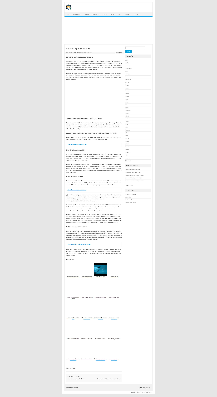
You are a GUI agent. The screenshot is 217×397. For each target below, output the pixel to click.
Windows (127, 158)
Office (126, 132)
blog (126, 71)
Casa (126, 77)
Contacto (136, 14)
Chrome (127, 82)
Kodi (126, 124)
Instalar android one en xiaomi (132, 169)
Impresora (127, 110)
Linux (126, 127)
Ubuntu (127, 149)
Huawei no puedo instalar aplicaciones (134, 180)
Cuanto (127, 88)
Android (127, 65)
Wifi (126, 155)
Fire (126, 105)
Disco (126, 102)
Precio (127, 138)
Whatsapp (127, 152)
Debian (127, 93)
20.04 (126, 60)
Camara (87, 14)
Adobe (127, 63)
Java (126, 119)
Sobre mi (127, 14)
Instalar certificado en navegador (133, 178)
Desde (127, 96)
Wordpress (128, 160)
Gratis (126, 107)
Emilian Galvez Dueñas (74, 52)
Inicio (67, 14)
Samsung (127, 144)
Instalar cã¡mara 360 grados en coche (134, 175)
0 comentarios (118, 52)
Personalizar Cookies (130, 202)
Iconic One (133, 392)
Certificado (95, 14)
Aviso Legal (128, 197)
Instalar (112, 14)
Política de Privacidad (130, 194)
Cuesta (127, 91)
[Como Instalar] (68, 9)
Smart (126, 146)
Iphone (127, 116)
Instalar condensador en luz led (133, 172)
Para (119, 14)
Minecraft (127, 130)
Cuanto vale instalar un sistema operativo (109, 379)
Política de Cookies (130, 200)
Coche (127, 85)
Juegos (127, 121)
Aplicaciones (76, 14)
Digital (105, 14)
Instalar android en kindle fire (76, 379)
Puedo (127, 141)
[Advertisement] (108, 30)
